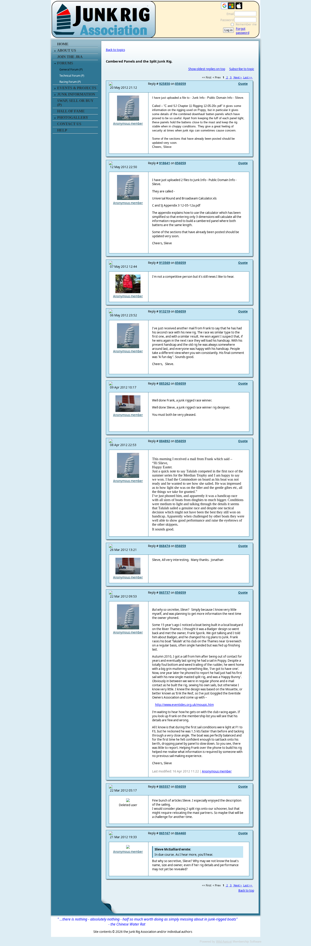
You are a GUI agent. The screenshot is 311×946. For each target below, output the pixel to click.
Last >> (248, 77)
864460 (180, 833)
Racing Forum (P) (70, 82)
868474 (164, 546)
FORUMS (65, 63)
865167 (164, 833)
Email (229, 14)
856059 (180, 84)
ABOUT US (66, 50)
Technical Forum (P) (71, 76)
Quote (243, 84)
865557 (164, 787)
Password (226, 20)
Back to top (246, 890)
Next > (237, 77)
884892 (164, 441)
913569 (164, 263)
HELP (62, 130)
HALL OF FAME (71, 111)
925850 (164, 84)
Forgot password (242, 31)
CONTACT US (69, 124)
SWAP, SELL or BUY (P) (75, 103)
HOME (63, 44)
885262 (164, 383)
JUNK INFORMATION (76, 94)
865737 (164, 592)
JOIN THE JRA (70, 57)
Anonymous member (128, 123)
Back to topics (115, 50)
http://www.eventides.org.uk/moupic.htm (184, 705)
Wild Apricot (224, 941)
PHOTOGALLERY (72, 117)
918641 (164, 163)
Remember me (246, 24)
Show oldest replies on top (206, 69)
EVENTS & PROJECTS (76, 88)
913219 (164, 311)
